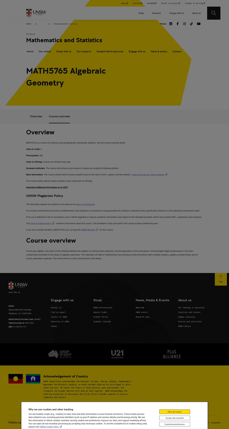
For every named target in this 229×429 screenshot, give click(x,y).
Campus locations (186, 317)
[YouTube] (198, 24)
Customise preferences (175, 424)
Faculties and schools (189, 312)
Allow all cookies (175, 412)
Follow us (14, 422)
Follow (163, 24)
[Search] (213, 13)
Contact (176, 51)
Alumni (54, 326)
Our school (45, 51)
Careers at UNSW (59, 317)
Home (30, 51)
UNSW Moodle (90, 229)
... (42, 24)
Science (30, 33)
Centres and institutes (189, 321)
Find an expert (58, 312)
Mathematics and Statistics (64, 40)
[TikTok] (191, 24)
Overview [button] (36, 116)
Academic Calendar (102, 321)
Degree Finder (100, 312)
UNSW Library (184, 326)
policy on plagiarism (85, 204)
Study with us (63, 51)
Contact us (56, 307)
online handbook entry (42, 223)
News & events (159, 51)
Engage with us (137, 51)
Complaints (216, 423)
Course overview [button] (59, 116)
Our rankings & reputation (191, 307)
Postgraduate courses (65, 24)
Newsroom (140, 307)
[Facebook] (177, 24)
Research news (142, 317)
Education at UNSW (60, 321)
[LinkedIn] (170, 24)
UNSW (28, 24)
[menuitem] (141, 13)
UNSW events (141, 312)
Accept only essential (175, 418)
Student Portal (100, 317)
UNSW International (102, 307)
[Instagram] (184, 24)
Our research (84, 51)
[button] (221, 279)
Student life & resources (110, 51)
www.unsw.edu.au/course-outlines (150, 174)
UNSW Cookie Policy (51, 426)
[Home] (36, 13)
